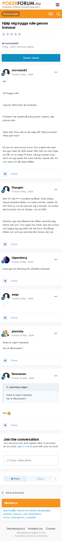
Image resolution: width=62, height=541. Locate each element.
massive (17, 514)
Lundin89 (31, 517)
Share (16, 478)
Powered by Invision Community (31, 536)
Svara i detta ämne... (20, 460)
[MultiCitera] (5, 173)
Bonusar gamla (25, 46)
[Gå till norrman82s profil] (6, 72)
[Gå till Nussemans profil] (6, 376)
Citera (14, 173)
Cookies (50, 528)
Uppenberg (19, 257)
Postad (22, 74)
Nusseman (19, 374)
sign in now (23, 446)
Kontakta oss (35, 528)
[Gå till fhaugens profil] (6, 189)
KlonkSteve (35, 514)
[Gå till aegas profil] (6, 296)
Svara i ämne (31, 57)
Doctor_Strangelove (13, 517)
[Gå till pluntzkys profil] (6, 333)
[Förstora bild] (9, 413)
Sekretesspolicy (16, 528)
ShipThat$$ (9, 510)
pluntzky (18, 331)
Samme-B (22, 510)
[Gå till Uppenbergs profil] (6, 259)
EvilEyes (32, 510)
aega (15, 294)
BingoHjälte (44, 510)
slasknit (7, 514)
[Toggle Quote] (7, 387)
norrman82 (11, 43)
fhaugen (17, 187)
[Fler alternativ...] (55, 72)
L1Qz (25, 514)
